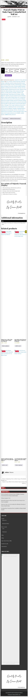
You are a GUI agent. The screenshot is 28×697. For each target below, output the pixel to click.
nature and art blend (9, 97)
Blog (3, 535)
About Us (4, 520)
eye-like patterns (8, 92)
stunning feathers (21, 108)
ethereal (3, 91)
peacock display (21, 98)
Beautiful (19, 83)
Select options (5, 346)
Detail (15, 86)
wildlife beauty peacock (10, 114)
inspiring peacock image (14, 94)
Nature (2, 97)
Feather (15, 92)
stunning (14, 108)
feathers (19, 92)
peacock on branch (21, 102)
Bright (8, 84)
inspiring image (4, 94)
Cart (3, 528)
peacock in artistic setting (7, 100)
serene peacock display (6, 108)
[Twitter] (17, 6)
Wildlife (18, 113)
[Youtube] (23, 6)
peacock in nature (5, 102)
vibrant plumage (17, 111)
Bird (2, 84)
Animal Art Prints (18, 80)
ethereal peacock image (18, 91)
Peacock (7, 98)
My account (4, 526)
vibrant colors (21, 109)
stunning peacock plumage (7, 109)
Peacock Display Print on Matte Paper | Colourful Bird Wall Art (14, 11)
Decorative (11, 86)
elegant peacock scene (14, 89)
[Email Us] (25, 6)
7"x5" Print (6, 70)
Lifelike (22, 94)
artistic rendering (5, 83)
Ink (22, 92)
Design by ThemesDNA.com (14, 694)
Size (3, 69)
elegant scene (23, 89)
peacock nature (13, 102)
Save (4, 19)
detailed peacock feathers (12, 87)
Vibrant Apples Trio (5, 498)
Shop (3, 538)
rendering (10, 106)
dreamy (19, 87)
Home (3, 518)
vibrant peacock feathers (7, 111)
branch (5, 84)
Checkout (4, 531)
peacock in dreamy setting (19, 100)
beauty (23, 83)
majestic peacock (9, 95)
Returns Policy (5, 523)
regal (13, 105)
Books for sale (5, 543)
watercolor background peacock (8, 113)
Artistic (10, 81)
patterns (3, 98)
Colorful (12, 84)
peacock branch (13, 98)
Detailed (19, 86)
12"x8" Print (23, 70)
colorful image (18, 84)
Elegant (6, 89)
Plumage (7, 105)
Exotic (2, 92)
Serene (15, 106)
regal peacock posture (20, 105)
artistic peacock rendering (19, 81)
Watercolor (24, 111)
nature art (17, 97)
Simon (10, 16)
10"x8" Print (17, 70)
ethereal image (9, 91)
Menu (4, 6)
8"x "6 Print (12, 70)
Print (10, 105)
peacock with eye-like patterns (8, 103)
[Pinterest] (20, 6)
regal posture (4, 106)
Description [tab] (5, 118)
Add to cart (8, 75)
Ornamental (22, 97)
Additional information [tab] (15, 118)
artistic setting (13, 83)
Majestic (3, 95)
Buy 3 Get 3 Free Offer (7, 540)
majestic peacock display (19, 95)
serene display (20, 106)
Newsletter (4, 546)
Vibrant (15, 109)
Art (7, 81)
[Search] (26, 6)
